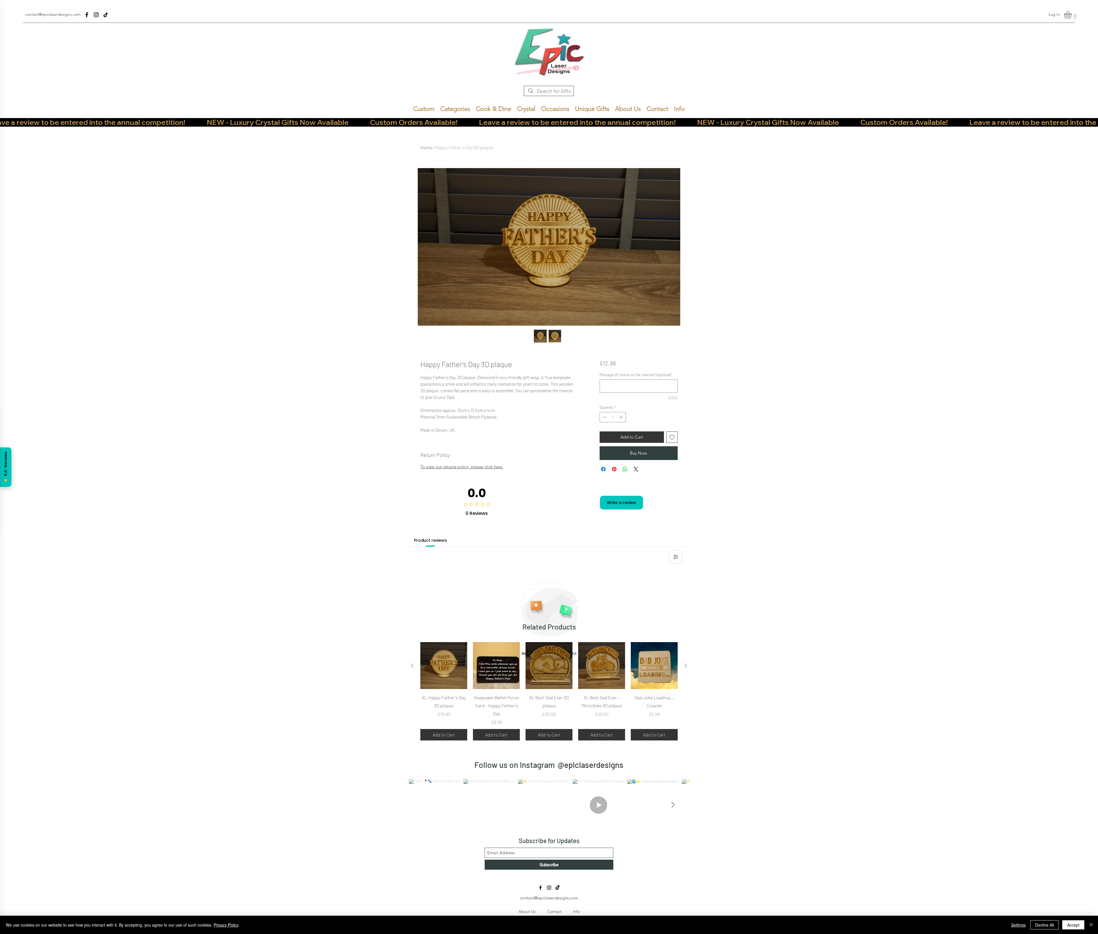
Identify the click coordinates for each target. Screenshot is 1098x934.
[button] (1072, 15)
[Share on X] (635, 469)
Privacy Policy (226, 925)
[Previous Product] (412, 665)
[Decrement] (603, 417)
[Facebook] (86, 14)
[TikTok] (105, 14)
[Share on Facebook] (603, 469)
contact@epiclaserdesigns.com (53, 14)
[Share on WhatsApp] (625, 469)
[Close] (1091, 924)
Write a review (621, 502)
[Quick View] (443, 665)
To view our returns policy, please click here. (461, 466)
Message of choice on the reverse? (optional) (635, 375)
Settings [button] (1018, 925)
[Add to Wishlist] (672, 437)
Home (426, 147)
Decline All (1044, 925)
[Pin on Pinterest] (614, 469)
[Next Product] (685, 665)
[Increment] (621, 417)
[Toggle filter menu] (675, 556)
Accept (1073, 925)
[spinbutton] (612, 417)
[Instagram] (96, 14)
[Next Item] (673, 805)
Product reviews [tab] (430, 540)
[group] (549, 691)
